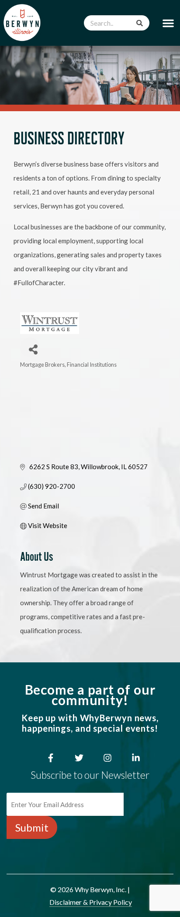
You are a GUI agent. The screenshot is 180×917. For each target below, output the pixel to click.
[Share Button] (30, 347)
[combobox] (116, 23)
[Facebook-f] (50, 757)
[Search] (139, 23)
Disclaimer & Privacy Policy (90, 902)
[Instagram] (107, 757)
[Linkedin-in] (136, 757)
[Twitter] (79, 757)
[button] (168, 23)
